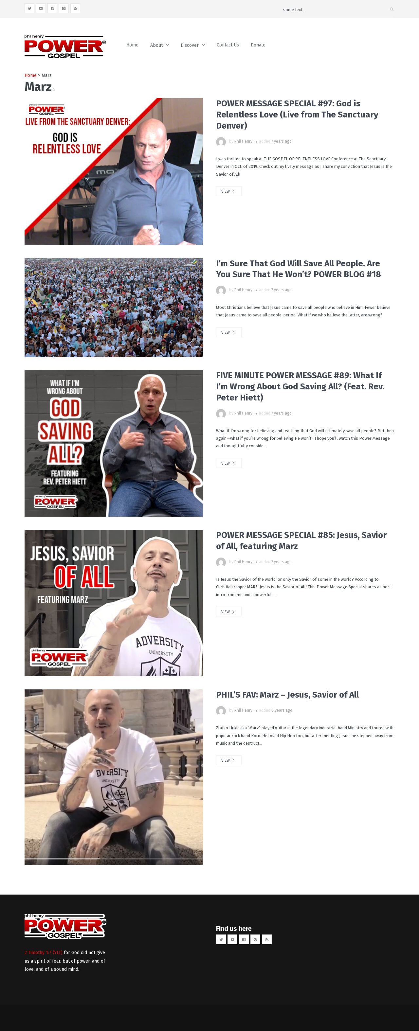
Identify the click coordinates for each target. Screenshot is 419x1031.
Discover (190, 45)
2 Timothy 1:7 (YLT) (44, 952)
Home (132, 45)
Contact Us (228, 45)
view (226, 191)
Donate (258, 45)
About (156, 45)
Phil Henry (243, 141)
